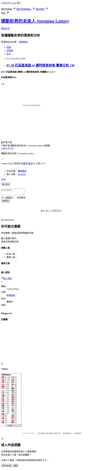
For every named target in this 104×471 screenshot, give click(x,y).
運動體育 (22, 171)
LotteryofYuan (7, 148)
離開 (15, 466)
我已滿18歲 (6, 466)
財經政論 (23, 42)
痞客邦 (24, 163)
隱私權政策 (67, 433)
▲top (3, 179)
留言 (30, 163)
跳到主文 (5, 28)
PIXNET (32, 433)
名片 (8, 54)
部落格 (9, 50)
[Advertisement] (32, 123)
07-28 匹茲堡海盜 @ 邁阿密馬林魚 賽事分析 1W (40, 65)
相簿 (8, 47)
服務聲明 (77, 433)
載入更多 (5, 184)
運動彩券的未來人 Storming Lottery (35, 21)
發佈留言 (5, 201)
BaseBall (22, 174)
